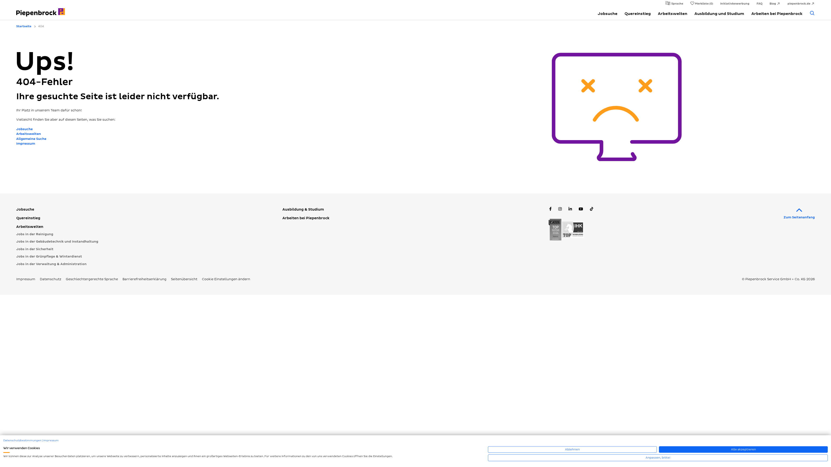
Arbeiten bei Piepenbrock (776, 13)
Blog (773, 3)
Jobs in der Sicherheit (34, 249)
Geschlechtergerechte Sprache (92, 279)
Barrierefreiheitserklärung (144, 279)
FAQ (759, 3)
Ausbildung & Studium (303, 209)
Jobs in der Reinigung (34, 234)
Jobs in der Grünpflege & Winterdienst (49, 256)
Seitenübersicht (184, 279)
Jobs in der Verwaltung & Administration (51, 264)
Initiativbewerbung (734, 3)
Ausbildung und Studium (719, 13)
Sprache (677, 3)
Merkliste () (704, 3)
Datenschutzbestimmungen (22, 440)
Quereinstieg (638, 13)
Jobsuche (607, 13)
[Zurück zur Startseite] (80, 10)
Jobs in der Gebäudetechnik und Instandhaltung (57, 242)
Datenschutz (50, 279)
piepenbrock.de (799, 3)
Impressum (25, 144)
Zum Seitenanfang (799, 217)
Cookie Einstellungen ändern (226, 279)
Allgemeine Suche (31, 139)
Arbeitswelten (672, 13)
